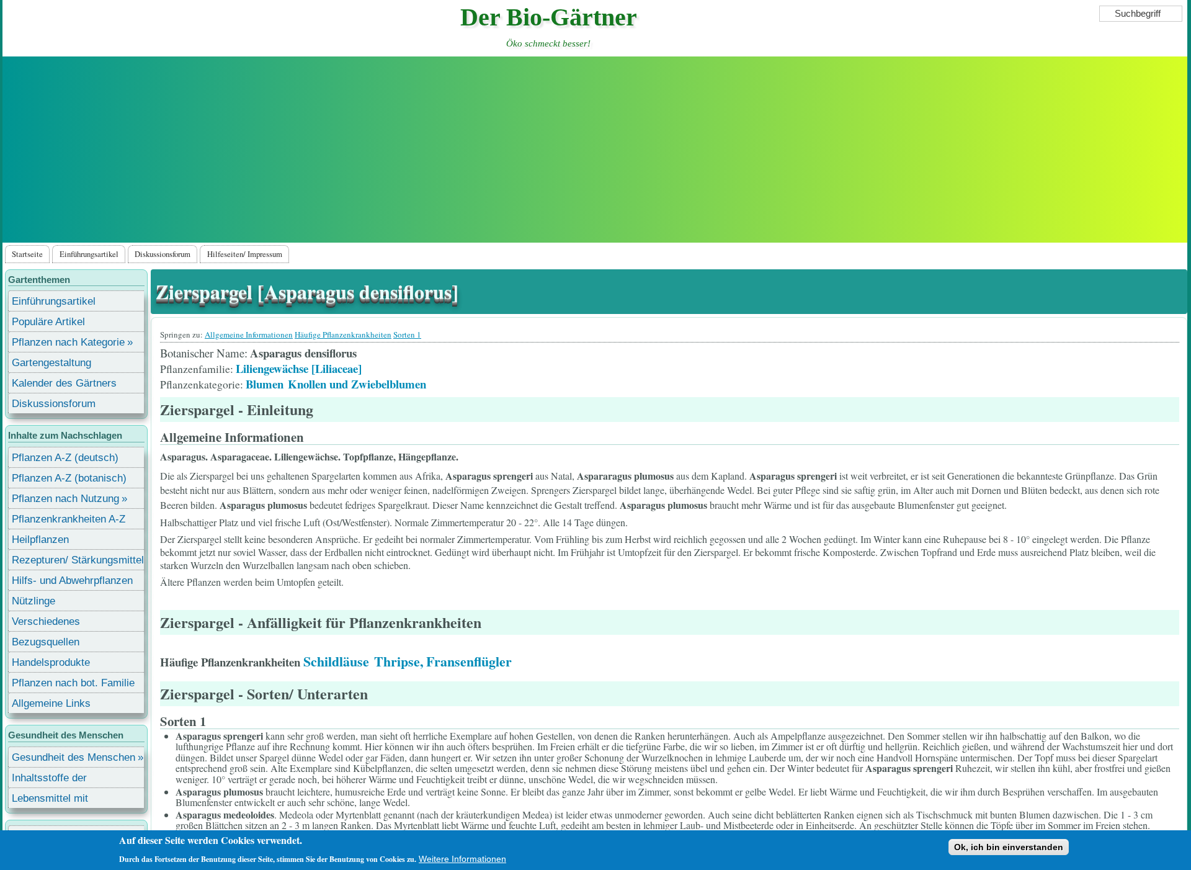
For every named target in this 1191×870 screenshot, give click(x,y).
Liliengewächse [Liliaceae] (299, 368)
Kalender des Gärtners (64, 383)
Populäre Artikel (48, 322)
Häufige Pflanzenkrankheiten (343, 334)
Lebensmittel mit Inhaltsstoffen (50, 800)
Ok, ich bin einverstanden (1008, 847)
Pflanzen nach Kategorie (68, 342)
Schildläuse (336, 661)
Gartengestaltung (51, 363)
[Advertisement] (595, 149)
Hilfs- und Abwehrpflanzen (72, 580)
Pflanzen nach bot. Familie (73, 683)
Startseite (27, 253)
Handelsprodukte (51, 662)
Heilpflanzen (40, 539)
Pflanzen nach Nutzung (65, 499)
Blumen (264, 383)
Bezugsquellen (45, 642)
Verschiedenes (46, 621)
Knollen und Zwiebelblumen (357, 383)
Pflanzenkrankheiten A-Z (68, 519)
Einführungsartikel (89, 253)
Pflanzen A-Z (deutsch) (65, 458)
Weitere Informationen (462, 858)
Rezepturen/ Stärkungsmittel (78, 560)
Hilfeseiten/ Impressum (244, 253)
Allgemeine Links (51, 703)
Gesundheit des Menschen (73, 757)
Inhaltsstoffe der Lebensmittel (49, 779)
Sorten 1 (407, 334)
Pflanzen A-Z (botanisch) (69, 478)
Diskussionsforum (162, 253)
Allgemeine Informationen (249, 334)
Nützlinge (33, 601)
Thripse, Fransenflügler (443, 661)
